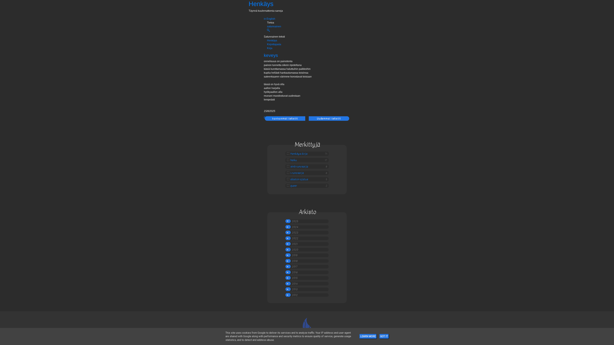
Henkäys (261, 3)
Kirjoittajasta (274, 44)
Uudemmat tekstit (329, 118)
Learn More (368, 336)
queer (293, 186)
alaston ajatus (299, 179)
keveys (271, 55)
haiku (293, 160)
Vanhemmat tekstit (285, 118)
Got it (384, 336)
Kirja (269, 48)
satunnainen (274, 26)
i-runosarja (297, 173)
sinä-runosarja (299, 167)
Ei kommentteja (273, 117)
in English (269, 18)
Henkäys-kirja (298, 154)
